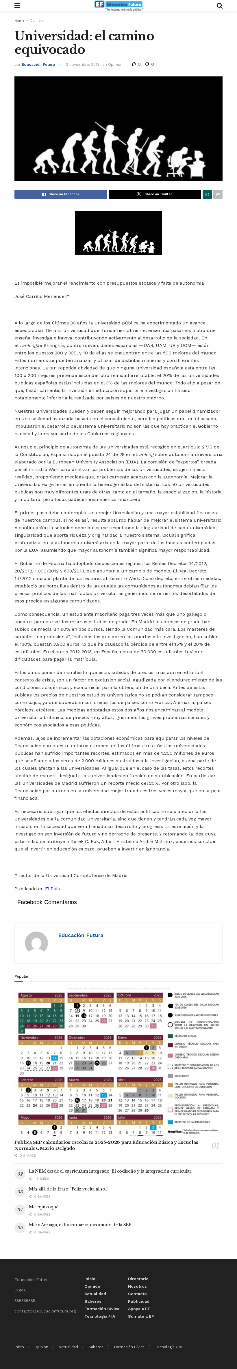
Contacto (137, 1293)
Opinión (36, 20)
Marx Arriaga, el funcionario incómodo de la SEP (80, 1224)
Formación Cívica (101, 1308)
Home (19, 20)
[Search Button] (220, 6)
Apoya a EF (139, 1308)
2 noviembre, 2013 (82, 64)
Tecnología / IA (99, 1316)
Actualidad (95, 1293)
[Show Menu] (17, 6)
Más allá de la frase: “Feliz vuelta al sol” (68, 1189)
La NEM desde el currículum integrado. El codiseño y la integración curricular (110, 1171)
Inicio (89, 1278)
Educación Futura (38, 64)
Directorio (138, 1278)
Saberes (92, 1301)
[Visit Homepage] (118, 6)
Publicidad (138, 1301)
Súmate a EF (141, 1316)
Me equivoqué (43, 1207)
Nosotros (137, 1286)
